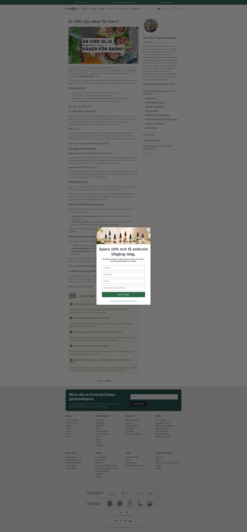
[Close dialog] (148, 229)
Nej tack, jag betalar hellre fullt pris (123, 301)
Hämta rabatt (123, 295)
